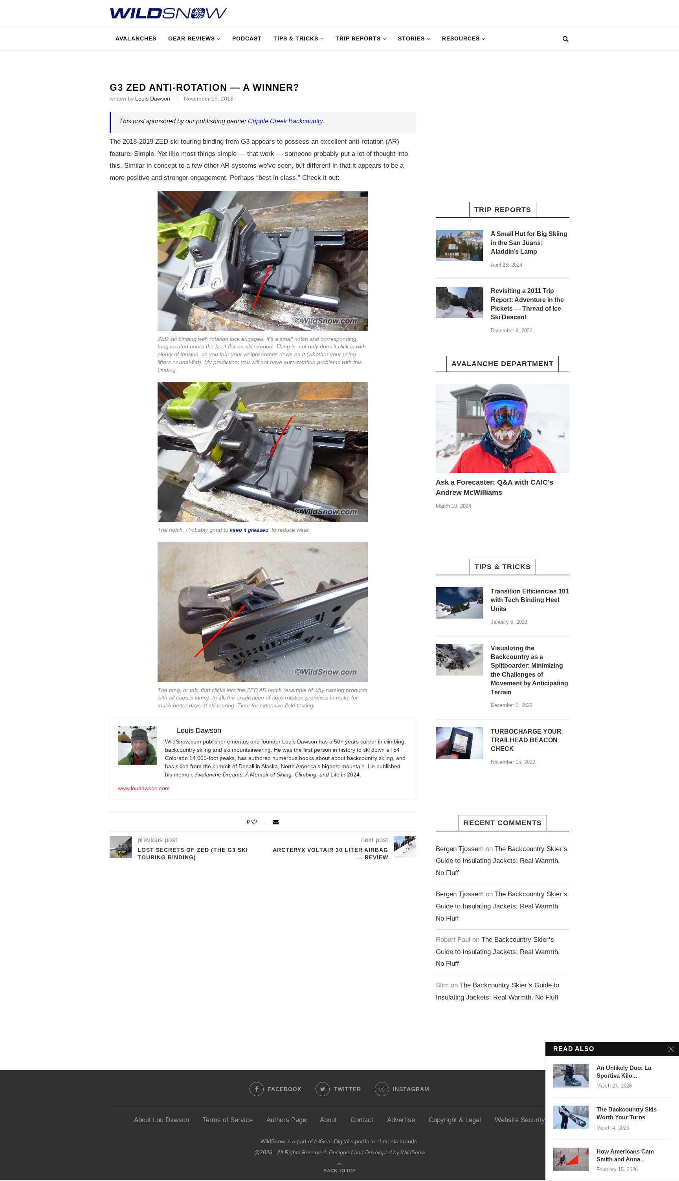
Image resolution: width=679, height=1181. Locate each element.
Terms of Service (228, 1120)
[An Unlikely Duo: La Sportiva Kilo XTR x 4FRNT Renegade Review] (571, 1076)
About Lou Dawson (161, 1120)
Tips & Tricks (295, 38)
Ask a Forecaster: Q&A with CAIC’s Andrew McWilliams (494, 487)
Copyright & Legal (455, 1120)
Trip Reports (358, 38)
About (328, 1120)
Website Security (520, 1120)
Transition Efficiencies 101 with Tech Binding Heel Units (530, 600)
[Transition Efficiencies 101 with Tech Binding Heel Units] (459, 603)
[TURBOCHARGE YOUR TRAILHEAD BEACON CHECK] (459, 743)
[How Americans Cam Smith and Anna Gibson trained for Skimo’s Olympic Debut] (571, 1159)
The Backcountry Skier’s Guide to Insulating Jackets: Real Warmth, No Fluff (501, 861)
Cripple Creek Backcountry (285, 121)
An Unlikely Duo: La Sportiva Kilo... (623, 1071)
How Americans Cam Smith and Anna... (625, 1155)
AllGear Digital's (333, 1141)
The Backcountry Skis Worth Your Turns (626, 1113)
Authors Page (286, 1120)
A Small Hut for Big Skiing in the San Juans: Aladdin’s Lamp (529, 243)
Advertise (401, 1120)
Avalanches (136, 38)
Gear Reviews (191, 38)
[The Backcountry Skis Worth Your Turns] (571, 1117)
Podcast (247, 38)
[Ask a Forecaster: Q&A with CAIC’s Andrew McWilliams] (502, 428)
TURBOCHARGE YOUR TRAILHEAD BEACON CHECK (526, 740)
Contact (362, 1120)
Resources (461, 38)
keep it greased (249, 530)
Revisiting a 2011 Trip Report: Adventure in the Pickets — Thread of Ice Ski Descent (527, 303)
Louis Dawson (152, 98)
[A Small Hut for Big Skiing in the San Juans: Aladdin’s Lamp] (459, 245)
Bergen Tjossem (460, 849)
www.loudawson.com (144, 788)
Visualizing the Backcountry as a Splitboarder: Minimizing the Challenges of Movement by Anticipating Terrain (529, 670)
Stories (411, 38)
